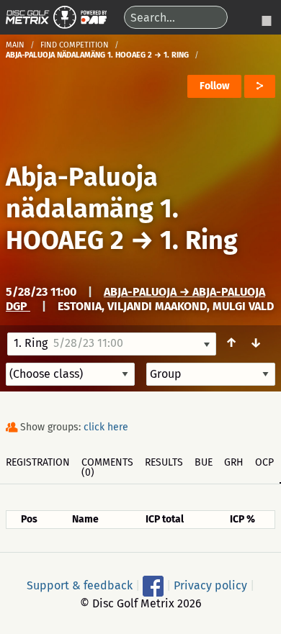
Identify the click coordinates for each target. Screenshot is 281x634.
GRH (234, 462)
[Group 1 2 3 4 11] (210, 374)
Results (164, 462)
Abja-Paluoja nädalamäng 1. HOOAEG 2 (92, 208)
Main (15, 45)
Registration (38, 462)
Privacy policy (210, 585)
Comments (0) (107, 467)
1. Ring (199, 240)
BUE (204, 462)
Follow (214, 86)
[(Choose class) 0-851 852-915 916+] (70, 374)
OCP (264, 462)
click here (106, 427)
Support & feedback (80, 585)
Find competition (74, 45)
